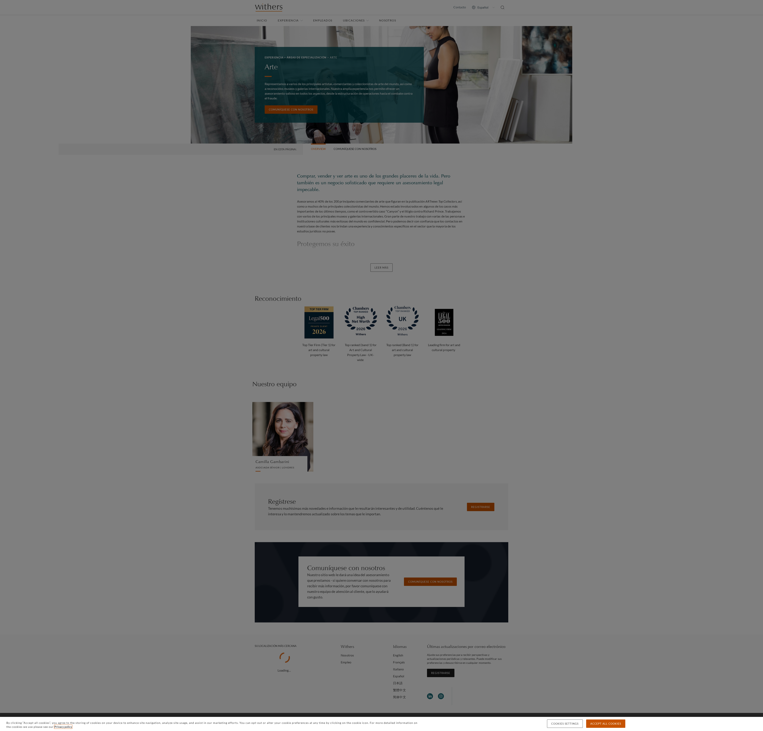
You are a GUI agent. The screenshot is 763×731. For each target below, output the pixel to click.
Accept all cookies (605, 723)
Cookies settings (565, 723)
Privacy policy (63, 726)
